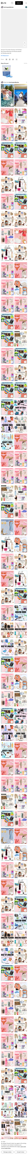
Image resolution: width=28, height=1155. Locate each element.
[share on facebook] (6, 59)
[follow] (26, 7)
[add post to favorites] (25, 46)
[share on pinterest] (10, 59)
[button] (26, 3)
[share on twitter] (13, 59)
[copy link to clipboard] (16, 59)
